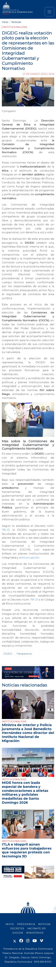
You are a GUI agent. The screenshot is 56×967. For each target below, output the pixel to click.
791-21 (5, 529)
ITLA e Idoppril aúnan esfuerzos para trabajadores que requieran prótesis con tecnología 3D (26, 850)
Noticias (16, 22)
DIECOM (17, 932)
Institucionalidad (15, 27)
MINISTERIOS (35, 932)
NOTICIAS (44, 924)
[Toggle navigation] (49, 11)
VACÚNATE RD (36, 928)
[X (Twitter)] (14, 941)
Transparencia (24, 653)
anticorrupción (29, 557)
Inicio (5, 22)
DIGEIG (8, 653)
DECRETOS (17, 928)
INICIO (9, 924)
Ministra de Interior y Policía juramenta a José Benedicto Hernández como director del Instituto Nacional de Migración (28, 733)
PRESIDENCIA (26, 924)
